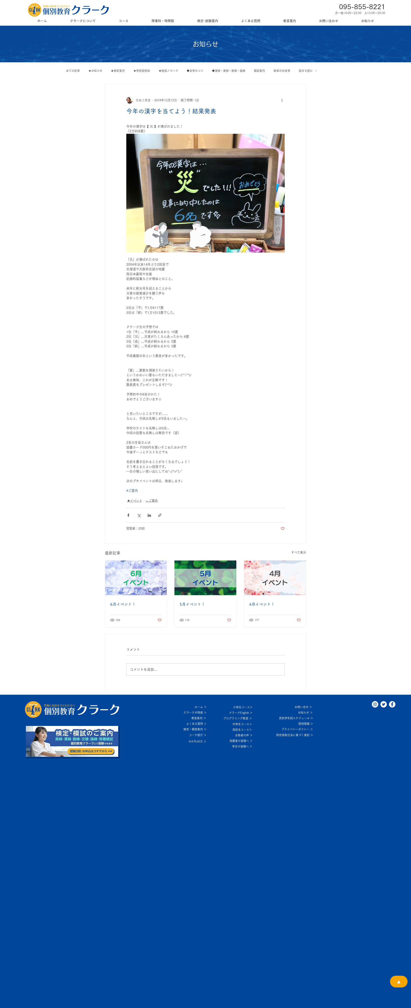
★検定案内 (118, 70)
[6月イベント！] (136, 577)
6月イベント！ (123, 604)
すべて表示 (298, 552)
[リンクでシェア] (160, 515)
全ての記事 (73, 70)
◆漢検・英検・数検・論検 (228, 70)
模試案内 (259, 70)
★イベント (134, 500)
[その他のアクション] (282, 100)
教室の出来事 (282, 70)
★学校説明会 (141, 70)
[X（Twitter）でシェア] (139, 515)
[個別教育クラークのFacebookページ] (392, 704)
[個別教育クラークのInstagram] (375, 704)
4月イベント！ (262, 604)
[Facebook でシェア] (128, 515)
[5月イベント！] (205, 577)
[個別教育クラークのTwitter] (383, 704)
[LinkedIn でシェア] (149, 515)
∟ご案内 (152, 500)
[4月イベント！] (275, 577)
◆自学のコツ (195, 70)
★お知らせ (95, 70)
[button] (82, 21)
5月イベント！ (192, 604)
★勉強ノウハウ (168, 70)
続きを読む (306, 70)
